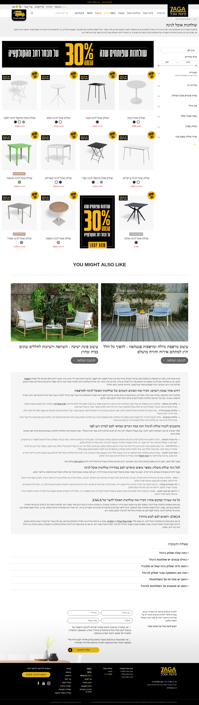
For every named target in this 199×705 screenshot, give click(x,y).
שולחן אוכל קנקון (136, 117)
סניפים (68, 672)
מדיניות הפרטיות (82, 642)
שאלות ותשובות (65, 689)
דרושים (68, 676)
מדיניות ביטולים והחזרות (86, 690)
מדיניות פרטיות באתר (57, 702)
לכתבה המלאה (176, 360)
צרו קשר (28, 7)
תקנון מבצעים (86, 686)
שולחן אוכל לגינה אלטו (58, 117)
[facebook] (38, 683)
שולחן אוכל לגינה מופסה (58, 238)
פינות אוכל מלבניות (126, 671)
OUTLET (79, 13)
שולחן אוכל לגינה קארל (19, 238)
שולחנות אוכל (133, 13)
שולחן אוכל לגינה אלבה (136, 238)
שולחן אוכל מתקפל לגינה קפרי (97, 178)
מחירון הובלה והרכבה (63, 693)
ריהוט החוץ (78, 461)
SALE (98, 13)
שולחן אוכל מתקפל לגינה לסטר (19, 117)
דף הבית (161, 13)
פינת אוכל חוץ (60, 404)
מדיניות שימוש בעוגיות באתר (72, 702)
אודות (68, 669)
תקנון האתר (87, 683)
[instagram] (48, 683)
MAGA (61, 7)
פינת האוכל (144, 456)
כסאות (121, 13)
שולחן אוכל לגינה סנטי (97, 117)
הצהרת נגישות (65, 686)
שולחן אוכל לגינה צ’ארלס (136, 178)
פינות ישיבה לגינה (127, 677)
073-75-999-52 (169, 682)
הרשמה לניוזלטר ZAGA (36, 674)
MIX (109, 13)
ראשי (195, 19)
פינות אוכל (148, 13)
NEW (89, 13)
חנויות (49, 7)
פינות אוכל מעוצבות (126, 668)
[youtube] (43, 683)
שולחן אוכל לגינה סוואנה (19, 178)
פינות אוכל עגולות (127, 674)
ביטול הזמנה (66, 683)
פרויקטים (39, 7)
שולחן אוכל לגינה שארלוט (58, 178)
